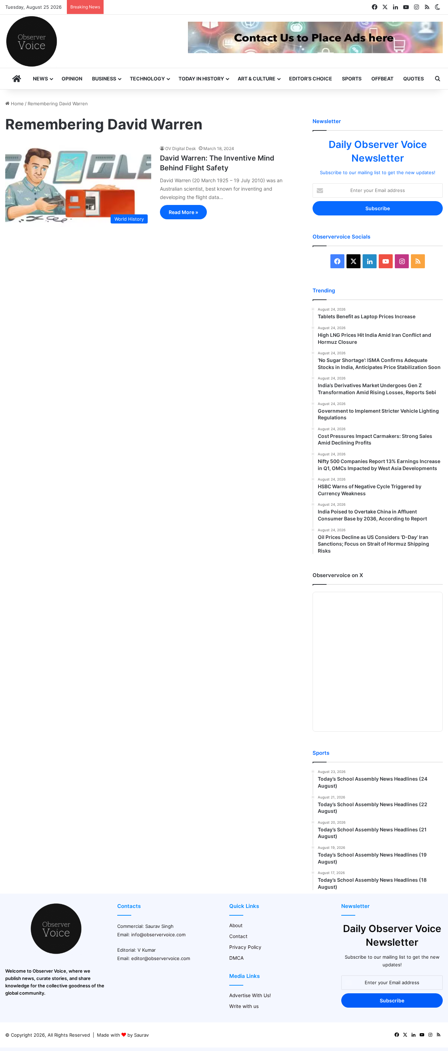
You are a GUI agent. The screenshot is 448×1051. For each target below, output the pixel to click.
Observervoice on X (338, 575)
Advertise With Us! (250, 995)
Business (104, 78)
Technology (147, 78)
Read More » (183, 212)
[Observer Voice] (31, 41)
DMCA (236, 958)
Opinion (72, 78)
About (236, 925)
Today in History (201, 78)
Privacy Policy (245, 947)
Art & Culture (256, 78)
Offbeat (382, 78)
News (40, 78)
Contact (238, 936)
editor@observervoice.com (160, 958)
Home (16, 103)
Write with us (244, 1006)
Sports (352, 78)
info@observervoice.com (158, 934)
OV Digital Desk (180, 148)
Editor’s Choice (310, 78)
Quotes (413, 78)
